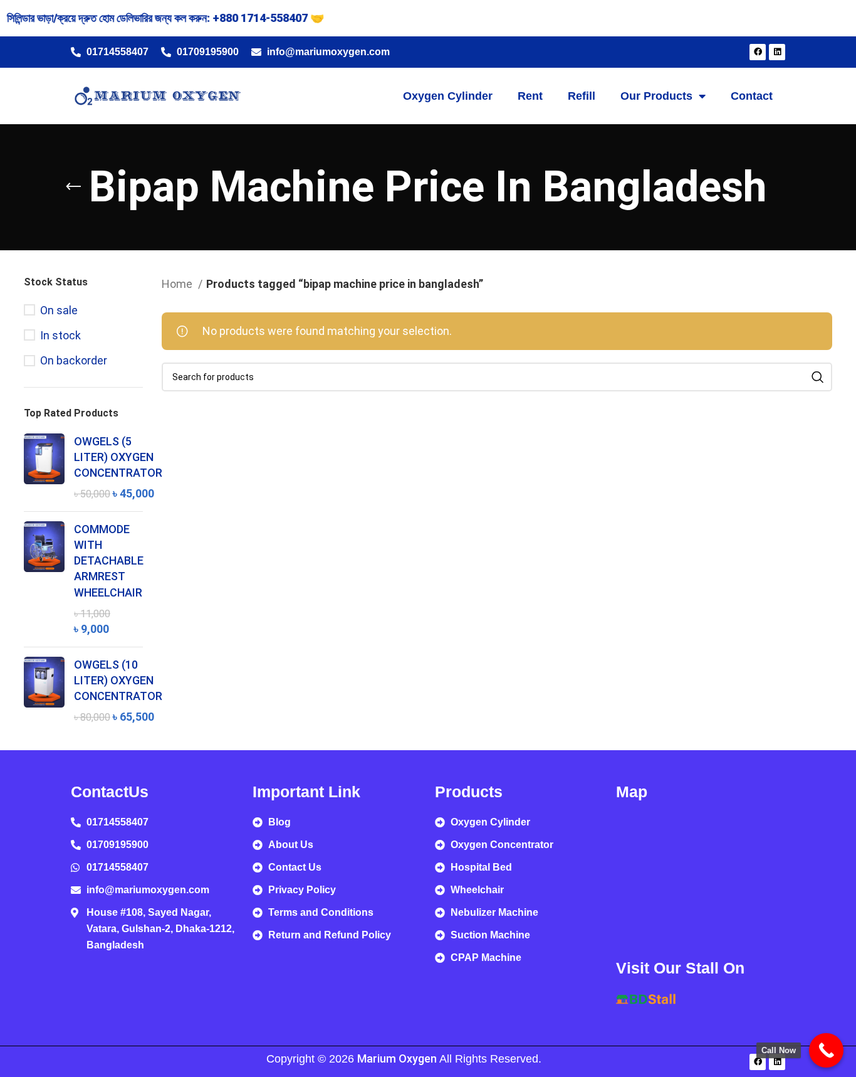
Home (178, 283)
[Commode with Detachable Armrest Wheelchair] (44, 579)
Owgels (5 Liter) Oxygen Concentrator (118, 457)
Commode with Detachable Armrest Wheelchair (109, 561)
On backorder (73, 360)
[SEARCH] (817, 377)
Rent (530, 96)
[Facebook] (757, 52)
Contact (752, 96)
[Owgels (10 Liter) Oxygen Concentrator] (44, 691)
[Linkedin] (777, 52)
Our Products (656, 96)
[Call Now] (826, 1050)
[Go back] (73, 186)
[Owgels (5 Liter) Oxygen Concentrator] (44, 467)
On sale (59, 310)
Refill (581, 96)
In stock (60, 335)
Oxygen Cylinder (448, 96)
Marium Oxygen (397, 1058)
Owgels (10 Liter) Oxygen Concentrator (118, 680)
